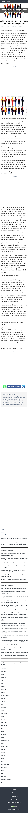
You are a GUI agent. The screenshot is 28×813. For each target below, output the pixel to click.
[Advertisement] (14, 82)
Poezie (2, 731)
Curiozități (3, 689)
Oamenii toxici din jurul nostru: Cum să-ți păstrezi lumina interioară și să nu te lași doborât (14, 606)
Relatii (2, 737)
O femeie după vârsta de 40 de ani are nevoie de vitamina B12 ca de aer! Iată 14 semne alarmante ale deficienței (14, 641)
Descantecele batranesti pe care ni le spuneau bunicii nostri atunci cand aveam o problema (13, 601)
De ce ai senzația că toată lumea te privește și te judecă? (14, 628)
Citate (2, 683)
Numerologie (4, 722)
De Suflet (3, 692)
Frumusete (3, 698)
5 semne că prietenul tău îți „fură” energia (10, 644)
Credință (3, 686)
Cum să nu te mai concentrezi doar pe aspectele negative (14, 609)
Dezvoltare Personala (6, 695)
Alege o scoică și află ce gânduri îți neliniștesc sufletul (13, 588)
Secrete (2, 758)
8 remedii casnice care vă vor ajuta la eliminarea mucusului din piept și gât (12, 584)
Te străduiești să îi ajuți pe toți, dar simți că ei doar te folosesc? (13, 663)
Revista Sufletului (5, 746)
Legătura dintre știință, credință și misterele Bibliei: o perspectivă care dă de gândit (13, 571)
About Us (14, 789)
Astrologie (3, 677)
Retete (2, 743)
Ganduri (3, 701)
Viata (2, 782)
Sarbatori (3, 755)
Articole (2, 674)
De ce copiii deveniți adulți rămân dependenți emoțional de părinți (14, 656)
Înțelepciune (3, 707)
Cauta (2, 532)
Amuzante (3, 671)
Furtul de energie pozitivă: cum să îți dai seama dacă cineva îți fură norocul (13, 592)
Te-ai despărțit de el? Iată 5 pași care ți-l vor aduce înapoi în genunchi (14, 559)
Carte (2, 680)
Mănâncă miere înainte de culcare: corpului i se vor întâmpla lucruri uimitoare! (13, 549)
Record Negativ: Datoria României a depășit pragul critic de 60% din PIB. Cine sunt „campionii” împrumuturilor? (14, 613)
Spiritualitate (4, 767)
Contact (14, 792)
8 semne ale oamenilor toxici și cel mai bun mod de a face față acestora (14, 636)
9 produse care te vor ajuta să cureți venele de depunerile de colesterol (14, 597)
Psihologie (3, 734)
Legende (3, 716)
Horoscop (3, 704)
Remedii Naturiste (5, 740)
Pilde (2, 728)
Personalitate (4, 725)
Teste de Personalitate (6, 779)
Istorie (2, 710)
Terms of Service (14, 796)
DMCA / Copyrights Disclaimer (14, 802)
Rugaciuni (3, 749)
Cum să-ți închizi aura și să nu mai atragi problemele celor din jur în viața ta (13, 575)
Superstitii (3, 776)
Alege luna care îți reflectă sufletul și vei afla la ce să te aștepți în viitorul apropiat (13, 554)
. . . (26, 1)
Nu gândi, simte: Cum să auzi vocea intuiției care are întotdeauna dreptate (13, 648)
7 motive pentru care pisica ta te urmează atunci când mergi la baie (13, 632)
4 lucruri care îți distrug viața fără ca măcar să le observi (14, 562)
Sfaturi (2, 761)
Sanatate (3, 752)
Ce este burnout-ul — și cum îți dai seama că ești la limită (14, 652)
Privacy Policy (14, 799)
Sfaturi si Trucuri (5, 764)
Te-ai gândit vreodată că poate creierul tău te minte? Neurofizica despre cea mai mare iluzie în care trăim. (13, 624)
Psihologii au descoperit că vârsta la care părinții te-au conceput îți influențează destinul (13, 580)
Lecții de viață (4, 713)
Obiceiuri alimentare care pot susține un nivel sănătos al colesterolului (14, 566)
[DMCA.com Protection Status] (14, 807)
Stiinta (2, 770)
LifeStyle (3, 719)
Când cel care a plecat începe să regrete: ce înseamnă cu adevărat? (14, 539)
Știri (2, 773)
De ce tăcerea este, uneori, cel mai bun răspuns (12, 660)
